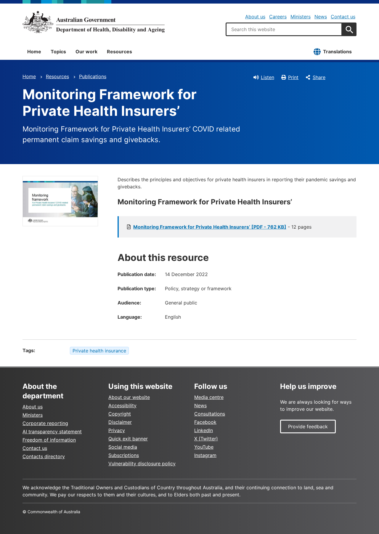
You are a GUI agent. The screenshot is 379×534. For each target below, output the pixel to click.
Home (34, 51)
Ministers (300, 17)
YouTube (203, 447)
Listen (267, 77)
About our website (129, 397)
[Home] (94, 22)
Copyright (119, 414)
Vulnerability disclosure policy (142, 463)
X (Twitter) (206, 439)
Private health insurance (99, 351)
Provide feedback (308, 426)
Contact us (343, 17)
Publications (92, 76)
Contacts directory (44, 456)
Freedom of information (49, 440)
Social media (122, 447)
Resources (119, 51)
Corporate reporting (45, 423)
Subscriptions (123, 455)
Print (293, 77)
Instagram (205, 455)
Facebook (205, 422)
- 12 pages (222, 227)
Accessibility (122, 405)
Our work (86, 51)
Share (319, 77)
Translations (337, 51)
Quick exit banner (128, 439)
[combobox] (284, 29)
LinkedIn (203, 430)
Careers (278, 17)
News (320, 17)
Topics (58, 51)
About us (255, 17)
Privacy (116, 430)
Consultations (209, 414)
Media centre (209, 397)
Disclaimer (120, 422)
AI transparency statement (52, 431)
